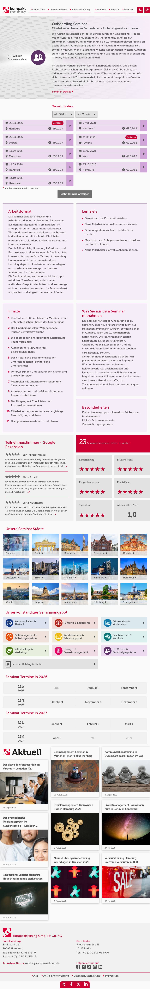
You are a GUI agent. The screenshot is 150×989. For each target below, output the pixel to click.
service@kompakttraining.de (42, 963)
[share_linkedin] (86, 984)
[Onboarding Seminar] (140, 10)
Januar (56, 724)
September (128, 688)
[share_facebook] (71, 984)
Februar (92, 724)
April (56, 738)
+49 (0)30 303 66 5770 (95, 952)
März (128, 724)
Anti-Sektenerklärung (56, 975)
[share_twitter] (78, 984)
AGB (36, 975)
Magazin (115, 9)
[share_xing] (64, 984)
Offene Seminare (58, 9)
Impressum (111, 975)
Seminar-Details (62, 91)
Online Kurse (38, 9)
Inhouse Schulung (81, 9)
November (92, 702)
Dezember (128, 702)
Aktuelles (101, 9)
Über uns (128, 9)
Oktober (56, 702)
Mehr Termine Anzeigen (74, 194)
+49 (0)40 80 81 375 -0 (22, 952)
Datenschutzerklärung (86, 975)
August (92, 688)
